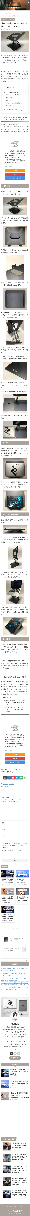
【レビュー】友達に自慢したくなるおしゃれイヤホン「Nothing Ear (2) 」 (22, 899)
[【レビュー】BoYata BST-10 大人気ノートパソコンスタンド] (17, 777)
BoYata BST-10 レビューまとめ (13, 110)
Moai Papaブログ (15, 7)
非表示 (12, 87)
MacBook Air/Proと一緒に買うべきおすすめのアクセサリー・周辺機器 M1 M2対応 (19, 1181)
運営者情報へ (15, 1058)
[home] (18, 1053)
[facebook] (9, 777)
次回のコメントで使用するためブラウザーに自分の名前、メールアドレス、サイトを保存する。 (14, 844)
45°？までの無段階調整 (13, 103)
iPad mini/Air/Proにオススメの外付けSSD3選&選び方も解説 (19, 1145)
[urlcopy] (25, 777)
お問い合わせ (9, 1206)
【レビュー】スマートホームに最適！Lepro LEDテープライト (22, 880)
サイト (3, 836)
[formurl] (15, 1053)
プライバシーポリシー (19, 1206)
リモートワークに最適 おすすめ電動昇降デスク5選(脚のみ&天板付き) (19, 1193)
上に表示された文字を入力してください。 (12, 850)
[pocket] (13, 777)
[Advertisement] (15, 1119)
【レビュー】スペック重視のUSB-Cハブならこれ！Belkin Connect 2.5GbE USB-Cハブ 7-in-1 (15, 984)
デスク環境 (11, 784)
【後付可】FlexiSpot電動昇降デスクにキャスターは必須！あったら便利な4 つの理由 (7, 917)
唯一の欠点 (9, 106)
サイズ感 (8, 100)
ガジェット (5, 784)
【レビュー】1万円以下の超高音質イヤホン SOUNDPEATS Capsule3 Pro (7, 899)
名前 (3, 823)
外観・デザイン (10, 98)
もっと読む (16, 928)
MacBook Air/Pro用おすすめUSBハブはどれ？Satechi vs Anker (19, 1157)
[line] (21, 777)
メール (4, 829)
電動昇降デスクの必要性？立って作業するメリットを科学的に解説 (7, 880)
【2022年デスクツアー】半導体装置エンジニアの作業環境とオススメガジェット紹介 (19, 1169)
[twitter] (5, 777)
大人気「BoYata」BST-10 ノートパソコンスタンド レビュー (15, 93)
